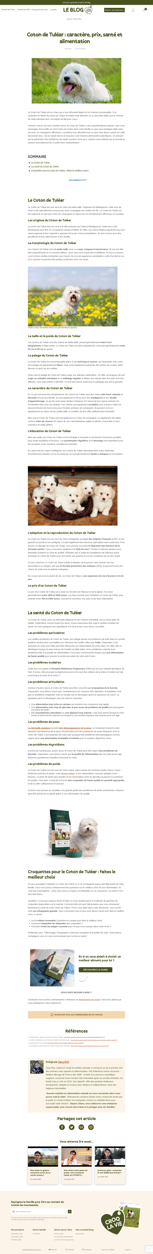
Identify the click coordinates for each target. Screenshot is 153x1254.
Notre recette (59, 1234)
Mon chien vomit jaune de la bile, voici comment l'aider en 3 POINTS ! (75, 1172)
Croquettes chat (16, 1234)
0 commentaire (80, 49)
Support (128, 1250)
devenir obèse (68, 773)
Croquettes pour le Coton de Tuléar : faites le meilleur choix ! (60, 170)
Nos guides (80, 1234)
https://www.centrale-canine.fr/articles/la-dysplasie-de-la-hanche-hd (89, 1046)
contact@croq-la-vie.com (31, 1250)
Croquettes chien (17, 1237)
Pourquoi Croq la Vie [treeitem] (39, 9)
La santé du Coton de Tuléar (45, 166)
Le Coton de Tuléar (40, 162)
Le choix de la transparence (64, 1240)
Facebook (70, 1250)
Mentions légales (108, 1250)
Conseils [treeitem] (53, 9)
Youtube (54, 1250)
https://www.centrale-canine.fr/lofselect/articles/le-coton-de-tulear (64, 1043)
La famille (36, 1234)
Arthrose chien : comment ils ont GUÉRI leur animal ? (109, 1171)
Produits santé (16, 1240)
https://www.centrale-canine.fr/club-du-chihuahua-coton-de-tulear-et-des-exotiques (93, 1040)
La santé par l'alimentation (63, 1237)
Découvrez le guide (95, 970)
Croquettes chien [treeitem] (8, 9)
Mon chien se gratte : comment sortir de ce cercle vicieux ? (40, 1172)
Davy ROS (63, 1061)
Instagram (88, 1250)
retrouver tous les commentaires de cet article (78, 1015)
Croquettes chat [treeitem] (23, 9)
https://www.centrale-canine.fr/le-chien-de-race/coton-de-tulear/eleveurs (83, 1037)
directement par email (89, 999)
